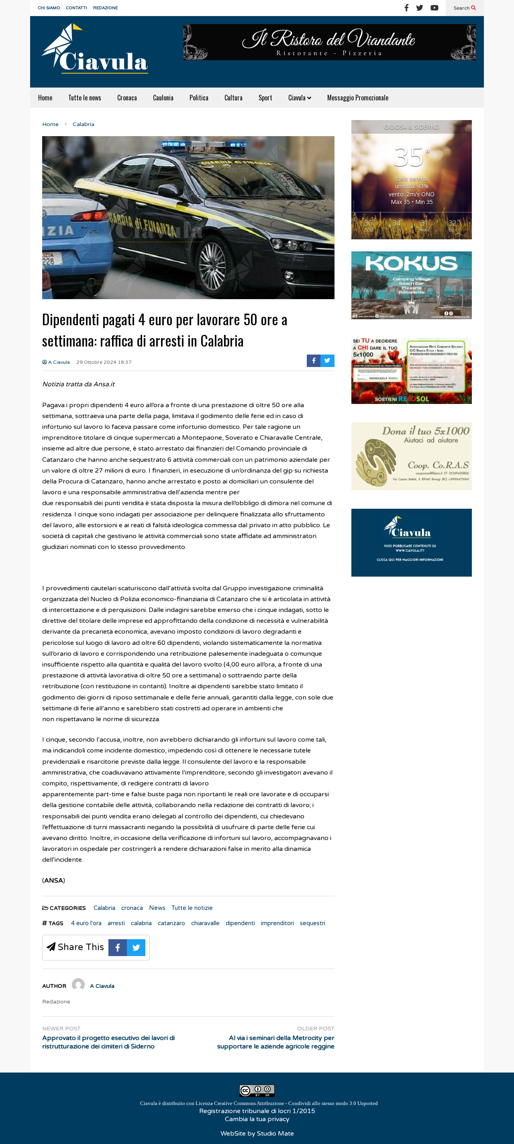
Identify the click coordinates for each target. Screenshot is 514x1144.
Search (462, 8)
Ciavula (297, 97)
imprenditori (277, 923)
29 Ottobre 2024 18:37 (104, 362)
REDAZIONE (105, 8)
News (157, 908)
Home (45, 97)
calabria (141, 923)
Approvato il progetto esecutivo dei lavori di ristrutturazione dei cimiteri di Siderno (108, 1042)
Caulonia (163, 97)
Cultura (233, 97)
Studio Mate (275, 1134)
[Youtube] (434, 8)
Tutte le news (84, 97)
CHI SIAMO (49, 8)
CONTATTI (76, 8)
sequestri (312, 923)
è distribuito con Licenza (259, 1103)
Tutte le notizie (192, 908)
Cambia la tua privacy (257, 1119)
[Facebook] (406, 8)
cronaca (132, 908)
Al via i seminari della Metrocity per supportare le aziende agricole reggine (276, 1042)
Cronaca (127, 97)
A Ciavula (58, 362)
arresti (116, 923)
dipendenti (240, 923)
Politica (199, 97)
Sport (265, 97)
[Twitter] (419, 8)
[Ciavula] (98, 52)
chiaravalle (205, 923)
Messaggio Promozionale (357, 97)
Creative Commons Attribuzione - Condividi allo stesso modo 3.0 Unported (296, 1103)
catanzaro (171, 923)
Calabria (104, 908)
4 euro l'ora (86, 923)
